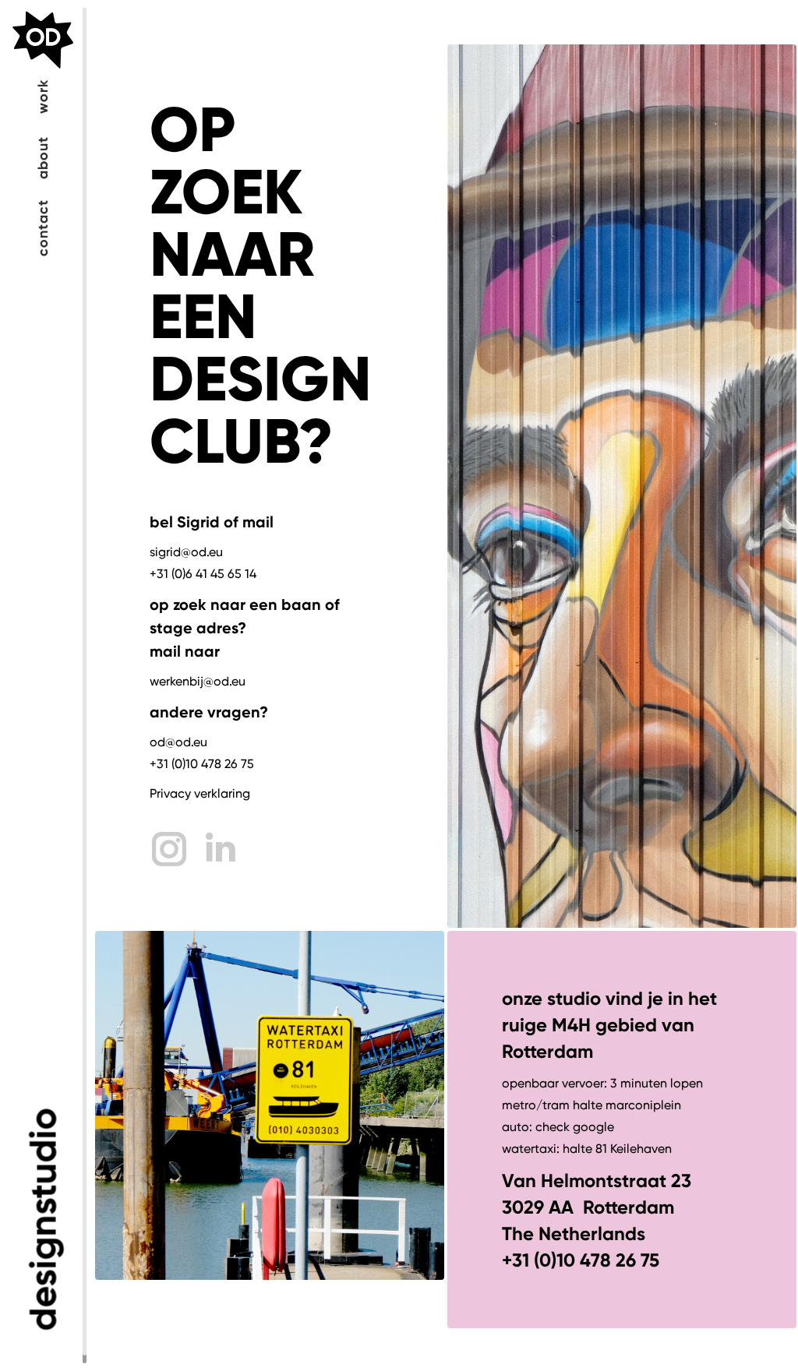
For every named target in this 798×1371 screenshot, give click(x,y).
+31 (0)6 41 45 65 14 (203, 573)
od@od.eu (178, 742)
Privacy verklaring (200, 793)
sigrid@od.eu (186, 552)
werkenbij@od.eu (197, 681)
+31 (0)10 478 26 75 (202, 763)
